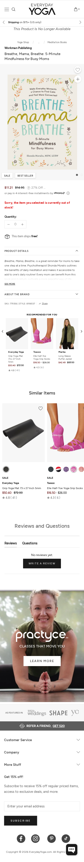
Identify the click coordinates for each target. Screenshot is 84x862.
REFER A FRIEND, (45, 726)
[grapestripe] (66, 469)
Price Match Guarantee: (42, 22)
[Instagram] (36, 838)
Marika (61, 352)
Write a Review (45, 565)
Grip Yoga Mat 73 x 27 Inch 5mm (15, 359)
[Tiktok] (66, 838)
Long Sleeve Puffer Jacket (65, 357)
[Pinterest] (51, 838)
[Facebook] (21, 838)
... (39, 42)
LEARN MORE (42, 661)
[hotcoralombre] (81, 469)
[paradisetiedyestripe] (73, 469)
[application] (72, 850)
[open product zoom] (77, 79)
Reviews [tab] (10, 544)
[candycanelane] (58, 469)
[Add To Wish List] (77, 70)
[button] (14, 370)
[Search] (13, 9)
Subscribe (21, 820)
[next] (80, 22)
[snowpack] (51, 469)
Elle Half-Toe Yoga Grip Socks (41, 357)
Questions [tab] (29, 544)
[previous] (4, 22)
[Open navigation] (6, 9)
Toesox (37, 352)
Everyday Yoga (16, 352)
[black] (6, 469)
